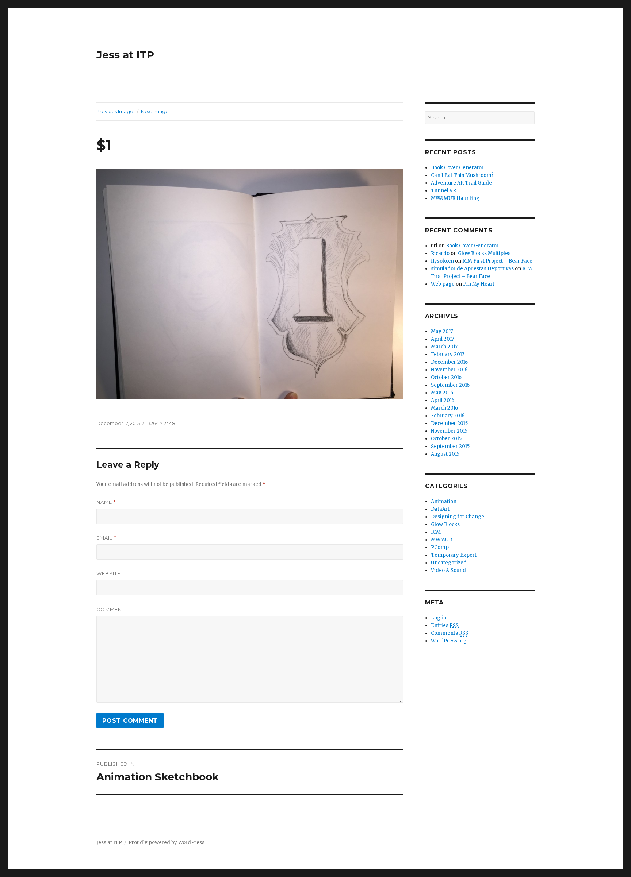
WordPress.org (449, 641)
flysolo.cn (442, 261)
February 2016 (447, 416)
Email (106, 538)
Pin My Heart (478, 284)
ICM (436, 532)
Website (108, 573)
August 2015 (445, 454)
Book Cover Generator (457, 168)
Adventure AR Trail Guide (461, 183)
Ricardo (440, 253)
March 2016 (444, 408)
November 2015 (449, 431)
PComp (440, 547)
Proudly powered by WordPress (166, 842)
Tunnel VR (443, 191)
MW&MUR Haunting (455, 198)
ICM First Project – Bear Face (497, 261)
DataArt (440, 509)
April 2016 (442, 400)
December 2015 (449, 423)
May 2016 (442, 393)
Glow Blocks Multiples (484, 253)
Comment (110, 609)
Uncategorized (449, 563)
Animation (443, 501)
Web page (443, 284)
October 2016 (446, 377)
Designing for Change (457, 517)
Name (106, 502)
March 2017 (444, 347)
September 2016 (450, 385)
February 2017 (447, 354)
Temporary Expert (454, 555)
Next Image (155, 111)
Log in (438, 618)
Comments (449, 633)
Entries (445, 625)
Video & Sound (448, 570)
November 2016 (449, 370)
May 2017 (442, 331)
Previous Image (114, 111)
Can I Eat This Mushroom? (462, 175)
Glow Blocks (445, 524)
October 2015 (446, 439)
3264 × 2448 (161, 423)
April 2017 (442, 339)
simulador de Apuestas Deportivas (472, 269)
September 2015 (450, 446)
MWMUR (441, 540)
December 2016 (449, 362)
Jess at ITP (125, 55)
